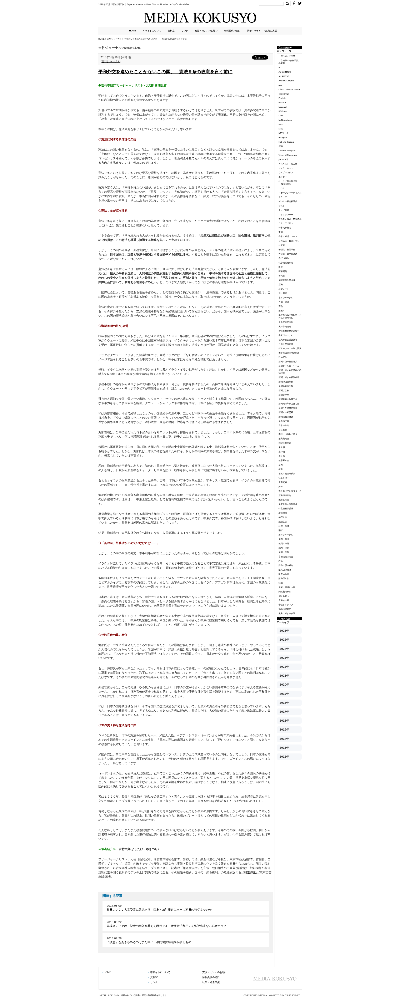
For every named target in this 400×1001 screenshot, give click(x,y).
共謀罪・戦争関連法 (288, 254)
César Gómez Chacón (289, 89)
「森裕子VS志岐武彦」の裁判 (289, 61)
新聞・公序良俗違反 (288, 361)
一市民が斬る (285, 228)
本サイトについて (152, 30)
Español (282, 107)
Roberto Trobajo (286, 142)
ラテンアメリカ (286, 223)
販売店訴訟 (284, 574)
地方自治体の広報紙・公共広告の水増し (290, 316)
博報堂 (282, 276)
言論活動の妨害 (286, 556)
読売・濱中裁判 (286, 565)
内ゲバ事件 (284, 258)
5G (280, 67)
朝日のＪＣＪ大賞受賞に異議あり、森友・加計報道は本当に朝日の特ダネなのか (159, 909)
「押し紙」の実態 (287, 56)
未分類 (282, 447)
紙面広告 (283, 521)
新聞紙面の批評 (286, 417)
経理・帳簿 (284, 526)
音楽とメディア (286, 605)
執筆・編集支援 (211, 982)
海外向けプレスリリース (290, 491)
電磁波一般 (284, 600)
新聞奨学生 (284, 395)
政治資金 (283, 357)
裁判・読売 (284, 548)
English (282, 98)
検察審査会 (284, 460)
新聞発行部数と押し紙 (289, 403)
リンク (184, 30)
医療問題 (283, 271)
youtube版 (284, 159)
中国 (281, 232)
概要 (281, 469)
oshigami (283, 137)
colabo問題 (284, 94)
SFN (281, 146)
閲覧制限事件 (285, 591)
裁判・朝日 (284, 539)
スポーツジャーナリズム (290, 193)
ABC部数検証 (285, 72)
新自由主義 (284, 421)
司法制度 (283, 293)
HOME (132, 30)
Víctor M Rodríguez (288, 155)
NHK (281, 129)
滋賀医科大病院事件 (288, 504)
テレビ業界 (284, 210)
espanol (282, 102)
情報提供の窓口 (232, 30)
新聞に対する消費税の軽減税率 (290, 371)
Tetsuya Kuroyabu (287, 150)
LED (281, 116)
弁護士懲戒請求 (286, 344)
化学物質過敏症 (286, 262)
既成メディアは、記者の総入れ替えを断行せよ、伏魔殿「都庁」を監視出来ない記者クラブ (166, 926)
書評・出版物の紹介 (288, 434)
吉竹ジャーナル (110, 61)
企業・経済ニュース (288, 236)
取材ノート (284, 289)
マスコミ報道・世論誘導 (290, 219)
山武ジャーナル (286, 335)
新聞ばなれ (284, 390)
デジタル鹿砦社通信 (288, 201)
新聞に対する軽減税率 (289, 377)
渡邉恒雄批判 (285, 495)
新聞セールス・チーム (289, 366)
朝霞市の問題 (285, 443)
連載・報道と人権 (287, 587)
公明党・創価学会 (287, 249)
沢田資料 (283, 482)
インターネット (286, 168)
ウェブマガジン (286, 172)
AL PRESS (284, 76)
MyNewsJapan (285, 120)
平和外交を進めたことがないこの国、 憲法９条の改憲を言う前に (165, 71)
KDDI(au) (283, 111)
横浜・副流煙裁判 (287, 473)
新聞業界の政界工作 (288, 399)
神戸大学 (283, 517)
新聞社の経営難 (286, 412)
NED (281, 124)
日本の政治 (284, 425)
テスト (282, 206)
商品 (281, 306)
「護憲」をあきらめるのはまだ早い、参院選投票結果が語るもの (149, 942)
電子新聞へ (284, 596)
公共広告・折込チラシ (289, 241)
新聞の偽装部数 (286, 382)
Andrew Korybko (286, 81)
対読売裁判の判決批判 (289, 331)
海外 (281, 487)
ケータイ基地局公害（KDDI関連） (288, 182)
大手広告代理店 (286, 322)
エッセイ (283, 177)
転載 (281, 583)
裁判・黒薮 (284, 552)
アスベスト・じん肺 (288, 164)
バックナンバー (286, 214)
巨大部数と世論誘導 (288, 340)
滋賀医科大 (284, 500)
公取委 (282, 245)
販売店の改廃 (285, 570)
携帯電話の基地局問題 (289, 353)
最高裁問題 (284, 438)
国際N (281, 311)
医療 (281, 267)
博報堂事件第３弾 (287, 280)
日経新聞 (283, 430)
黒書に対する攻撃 (287, 613)
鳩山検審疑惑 (285, 609)
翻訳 (281, 530)
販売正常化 (284, 578)
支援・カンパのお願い (206, 30)
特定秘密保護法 (286, 508)
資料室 (171, 30)
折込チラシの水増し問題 (290, 348)
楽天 (281, 465)
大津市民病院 (285, 326)
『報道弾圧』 (250, 872)
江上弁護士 (284, 478)
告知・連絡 (284, 302)
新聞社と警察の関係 (288, 408)
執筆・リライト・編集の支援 (262, 30)
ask (280, 85)
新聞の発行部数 (286, 386)
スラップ (283, 197)
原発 (281, 284)
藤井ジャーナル (286, 535)
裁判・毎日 (284, 543)
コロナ (282, 188)
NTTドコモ (284, 133)
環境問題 (283, 513)
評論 (281, 561)
